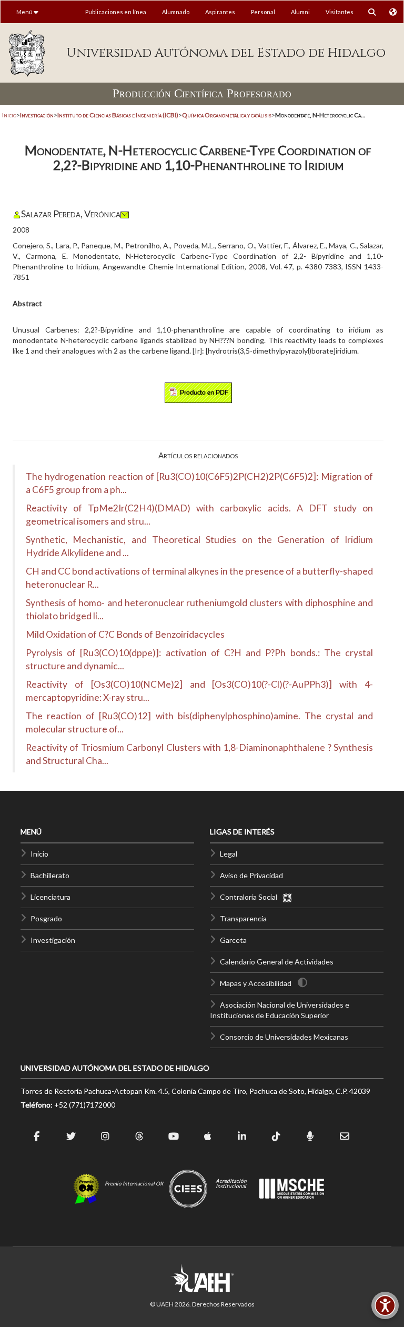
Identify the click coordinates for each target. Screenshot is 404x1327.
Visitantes (340, 11)
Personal (263, 11)
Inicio (9, 115)
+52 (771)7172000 (84, 1104)
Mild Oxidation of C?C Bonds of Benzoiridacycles (125, 634)
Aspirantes (220, 11)
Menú (25, 11)
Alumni (300, 11)
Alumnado (175, 11)
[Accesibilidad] (385, 1305)
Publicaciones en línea (115, 11)
